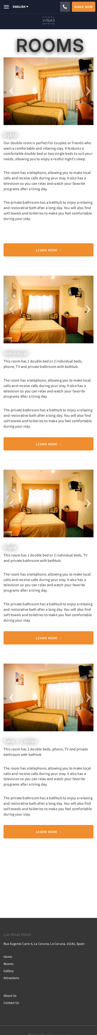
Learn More (47, 250)
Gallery (9, 971)
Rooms (8, 964)
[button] (10, 91)
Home (8, 957)
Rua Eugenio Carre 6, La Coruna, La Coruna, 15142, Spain (44, 944)
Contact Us (11, 1003)
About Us (10, 995)
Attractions (11, 978)
